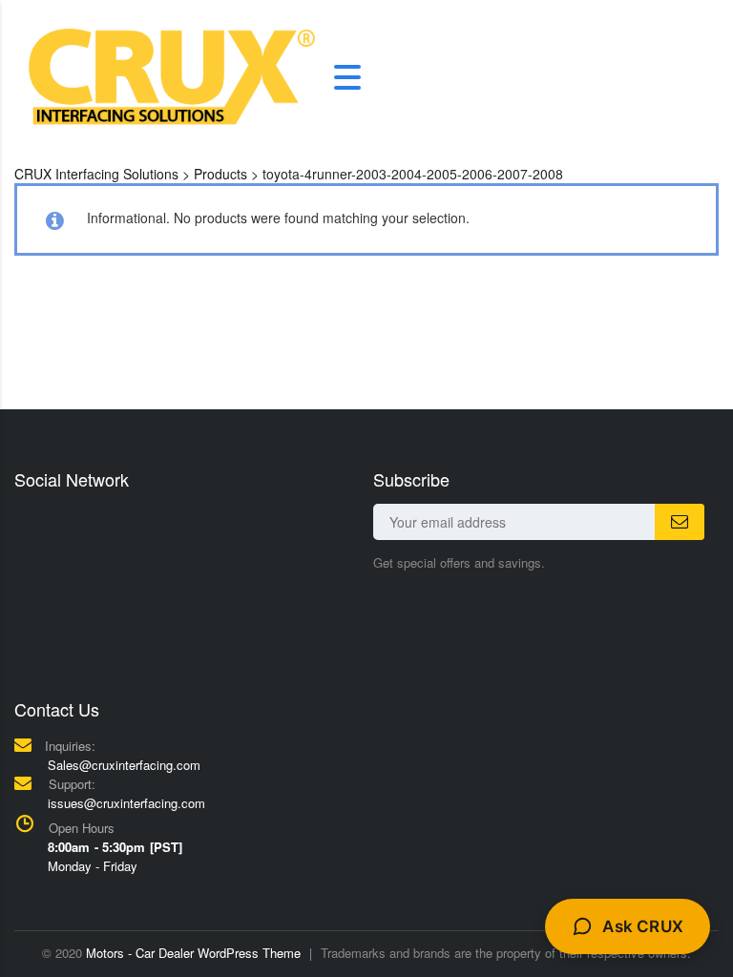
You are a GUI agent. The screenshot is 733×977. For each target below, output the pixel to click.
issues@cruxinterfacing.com (126, 803)
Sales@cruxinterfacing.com (124, 765)
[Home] (172, 75)
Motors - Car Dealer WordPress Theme (193, 953)
